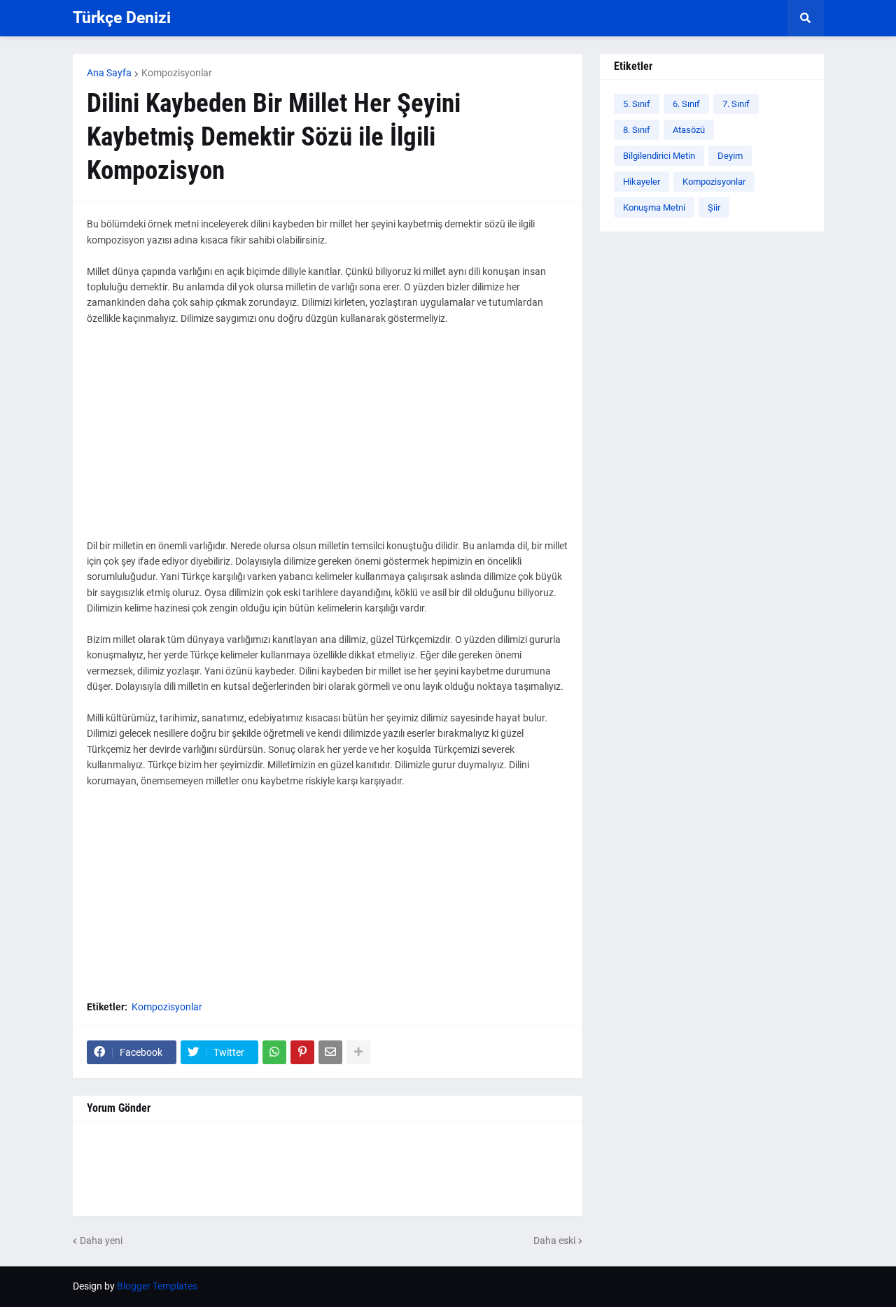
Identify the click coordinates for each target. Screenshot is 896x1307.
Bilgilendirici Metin (659, 155)
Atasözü (689, 130)
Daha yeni (101, 1240)
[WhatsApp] (274, 1052)
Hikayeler (641, 181)
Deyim (730, 155)
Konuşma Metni (654, 207)
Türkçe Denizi (122, 17)
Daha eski (554, 1240)
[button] (806, 18)
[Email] (330, 1052)
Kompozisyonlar (176, 73)
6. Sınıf (686, 104)
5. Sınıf (636, 104)
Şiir (714, 207)
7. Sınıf (736, 104)
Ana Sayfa (109, 73)
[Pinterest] (302, 1052)
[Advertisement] (327, 440)
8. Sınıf (636, 130)
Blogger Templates (157, 1286)
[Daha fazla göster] (358, 1052)
